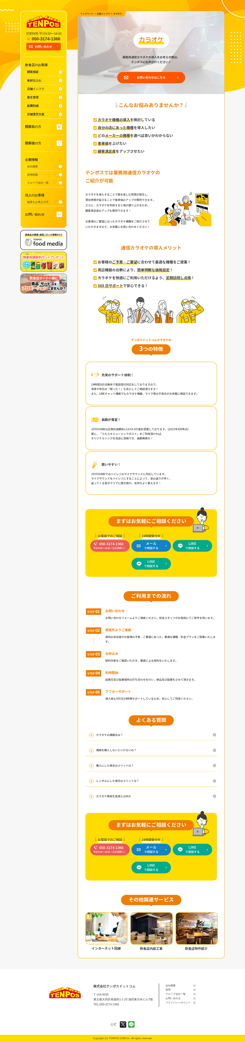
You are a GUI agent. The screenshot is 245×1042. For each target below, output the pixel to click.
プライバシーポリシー (178, 1002)
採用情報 (32, 174)
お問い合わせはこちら (151, 77)
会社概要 (32, 166)
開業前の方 (33, 126)
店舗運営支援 (35, 114)
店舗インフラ (35, 88)
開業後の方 (33, 143)
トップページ (86, 13)
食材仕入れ (34, 80)
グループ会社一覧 (38, 182)
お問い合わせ (43, 46)
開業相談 (33, 71)
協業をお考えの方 (38, 201)
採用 (168, 989)
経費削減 (33, 105)
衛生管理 (33, 97)
